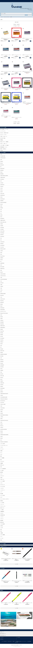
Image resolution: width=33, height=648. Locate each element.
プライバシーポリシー (24, 641)
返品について (14, 641)
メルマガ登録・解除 (29, 641)
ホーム (2, 641)
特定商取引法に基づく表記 (18, 641)
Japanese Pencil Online (17, 646)
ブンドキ (14, 646)
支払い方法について (6, 641)
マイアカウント (2, 637)
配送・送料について (10, 641)
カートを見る (18, 637)
